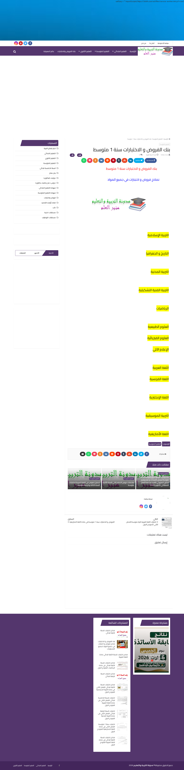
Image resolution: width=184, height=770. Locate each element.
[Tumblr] (119, 160)
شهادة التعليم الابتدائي (47, 187)
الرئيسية (133, 51)
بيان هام (52, 173)
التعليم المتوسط (102, 51)
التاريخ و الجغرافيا (157, 253)
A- (72, 155)
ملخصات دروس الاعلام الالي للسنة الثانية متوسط (118, 484)
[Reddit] (107, 160)
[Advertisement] (92, 22)
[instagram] (16, 43)
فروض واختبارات (50, 197)
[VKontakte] (101, 160)
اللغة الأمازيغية (158, 434)
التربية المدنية (160, 272)
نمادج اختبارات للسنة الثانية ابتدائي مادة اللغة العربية (113, 656)
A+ (79, 155)
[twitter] (25, 43)
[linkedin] (130, 160)
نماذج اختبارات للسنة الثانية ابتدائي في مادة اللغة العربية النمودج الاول (107, 741)
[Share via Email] (82, 454)
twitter (138, 160)
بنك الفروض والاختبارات (66, 51)
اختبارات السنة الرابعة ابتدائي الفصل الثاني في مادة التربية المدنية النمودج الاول (106, 714)
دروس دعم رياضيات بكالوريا (45, 182)
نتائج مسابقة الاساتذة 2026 (152, 652)
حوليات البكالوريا (50, 178)
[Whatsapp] (83, 160)
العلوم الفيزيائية (158, 338)
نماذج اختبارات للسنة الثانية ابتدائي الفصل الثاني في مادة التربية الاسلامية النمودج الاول (105, 688)
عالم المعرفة (49, 51)
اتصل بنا (152, 43)
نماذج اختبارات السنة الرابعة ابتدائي (107, 675)
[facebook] (30, 43)
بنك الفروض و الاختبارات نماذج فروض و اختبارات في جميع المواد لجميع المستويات (106, 645)
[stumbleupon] (124, 160)
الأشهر (36, 253)
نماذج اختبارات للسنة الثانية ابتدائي (107, 631)
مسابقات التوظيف (49, 217)
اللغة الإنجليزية (159, 397)
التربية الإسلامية (158, 235)
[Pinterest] (113, 160)
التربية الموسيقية (157, 416)
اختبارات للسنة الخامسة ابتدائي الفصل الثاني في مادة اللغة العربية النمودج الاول (106, 701)
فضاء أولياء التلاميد (48, 202)
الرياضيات (162, 308)
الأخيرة (51, 253)
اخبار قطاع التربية (50, 148)
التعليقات (22, 253)
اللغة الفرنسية (159, 379)
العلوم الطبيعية (158, 327)
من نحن (143, 43)
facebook (150, 160)
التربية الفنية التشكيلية (154, 290)
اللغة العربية (161, 368)
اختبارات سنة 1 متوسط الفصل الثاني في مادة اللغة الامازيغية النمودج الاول (106, 728)
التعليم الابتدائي (120, 51)
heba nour (164, 154)
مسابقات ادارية (50, 212)
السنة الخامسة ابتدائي (48, 168)
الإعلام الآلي (161, 349)
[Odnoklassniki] (95, 160)
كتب (54, 207)
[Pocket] (89, 160)
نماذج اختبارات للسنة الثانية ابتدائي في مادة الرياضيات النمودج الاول (106, 665)
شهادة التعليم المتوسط (47, 192)
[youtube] (21, 43)
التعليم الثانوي (86, 51)
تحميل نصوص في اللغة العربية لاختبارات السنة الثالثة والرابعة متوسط (84, 484)
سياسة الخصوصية (163, 43)
